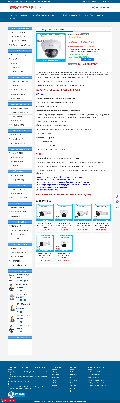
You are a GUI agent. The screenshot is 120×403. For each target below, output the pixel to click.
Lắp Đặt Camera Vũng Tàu (71, 15)
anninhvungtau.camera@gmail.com (23, 384)
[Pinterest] (104, 7)
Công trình (89, 15)
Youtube (74, 374)
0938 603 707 (20, 277)
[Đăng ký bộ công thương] (16, 395)
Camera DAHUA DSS (17, 135)
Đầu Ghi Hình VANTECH (18, 161)
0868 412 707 (20, 318)
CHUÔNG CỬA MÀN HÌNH (19, 208)
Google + (74, 385)
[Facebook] (89, 7)
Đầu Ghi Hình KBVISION (18, 125)
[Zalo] (17, 280)
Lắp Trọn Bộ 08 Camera (18, 41)
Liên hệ (12, 18)
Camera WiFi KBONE (17, 72)
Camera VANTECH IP (17, 157)
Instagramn (75, 380)
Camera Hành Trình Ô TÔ (19, 198)
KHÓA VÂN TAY (16, 216)
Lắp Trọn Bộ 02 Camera (18, 37)
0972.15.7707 (88, 1)
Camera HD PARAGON (18, 94)
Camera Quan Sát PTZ (18, 194)
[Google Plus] (107, 7)
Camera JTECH (16, 166)
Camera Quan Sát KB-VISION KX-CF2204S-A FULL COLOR (64, 256)
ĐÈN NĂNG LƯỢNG (17, 257)
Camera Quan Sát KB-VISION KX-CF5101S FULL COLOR (83, 225)
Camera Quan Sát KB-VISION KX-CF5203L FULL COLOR (45, 225)
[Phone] (117, 196)
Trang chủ (13, 15)
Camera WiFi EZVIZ (17, 63)
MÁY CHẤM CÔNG (17, 175)
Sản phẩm (35, 15)
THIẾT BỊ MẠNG (16, 226)
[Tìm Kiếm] (83, 7)
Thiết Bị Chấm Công (17, 180)
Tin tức (99, 15)
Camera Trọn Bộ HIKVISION (20, 81)
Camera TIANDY (16, 59)
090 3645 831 (20, 287)
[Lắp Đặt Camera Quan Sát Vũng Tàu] (21, 7)
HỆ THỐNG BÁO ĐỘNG (18, 212)
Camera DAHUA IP (17, 139)
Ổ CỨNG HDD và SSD (18, 234)
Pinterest (74, 383)
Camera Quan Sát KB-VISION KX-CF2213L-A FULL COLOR (102, 225)
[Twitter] (97, 7)
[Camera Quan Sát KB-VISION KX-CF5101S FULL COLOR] (83, 213)
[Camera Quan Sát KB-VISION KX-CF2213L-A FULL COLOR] (102, 213)
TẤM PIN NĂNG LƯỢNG (18, 265)
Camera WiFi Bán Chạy (18, 55)
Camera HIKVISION (17, 86)
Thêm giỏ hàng (87, 60)
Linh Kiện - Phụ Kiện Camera (20, 230)
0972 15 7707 (20, 297)
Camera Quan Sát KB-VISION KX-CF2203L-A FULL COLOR (45, 256)
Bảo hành (55, 15)
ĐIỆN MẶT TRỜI (16, 248)
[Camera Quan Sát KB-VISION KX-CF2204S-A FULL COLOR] (64, 243)
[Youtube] (93, 7)
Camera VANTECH (17, 153)
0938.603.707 (97, 1)
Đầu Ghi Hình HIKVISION (19, 90)
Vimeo (73, 391)
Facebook (75, 372)
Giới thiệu (24, 15)
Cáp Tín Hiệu (15, 239)
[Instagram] (100, 7)
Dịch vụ (45, 15)
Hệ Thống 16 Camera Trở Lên (20, 45)
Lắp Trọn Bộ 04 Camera (18, 32)
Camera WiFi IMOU (17, 67)
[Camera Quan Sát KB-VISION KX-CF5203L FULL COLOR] (45, 213)
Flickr (73, 388)
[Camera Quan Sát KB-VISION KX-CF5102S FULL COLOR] (64, 213)
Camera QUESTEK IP (17, 121)
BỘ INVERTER (15, 261)
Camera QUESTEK (17, 116)
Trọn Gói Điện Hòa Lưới (18, 253)
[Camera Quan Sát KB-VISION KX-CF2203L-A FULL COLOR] (45, 243)
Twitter (74, 377)
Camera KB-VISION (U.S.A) (87, 64)
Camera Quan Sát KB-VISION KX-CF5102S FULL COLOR (64, 225)
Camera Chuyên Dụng (18, 189)
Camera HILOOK (16, 98)
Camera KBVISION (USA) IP (20, 112)
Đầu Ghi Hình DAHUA (18, 143)
